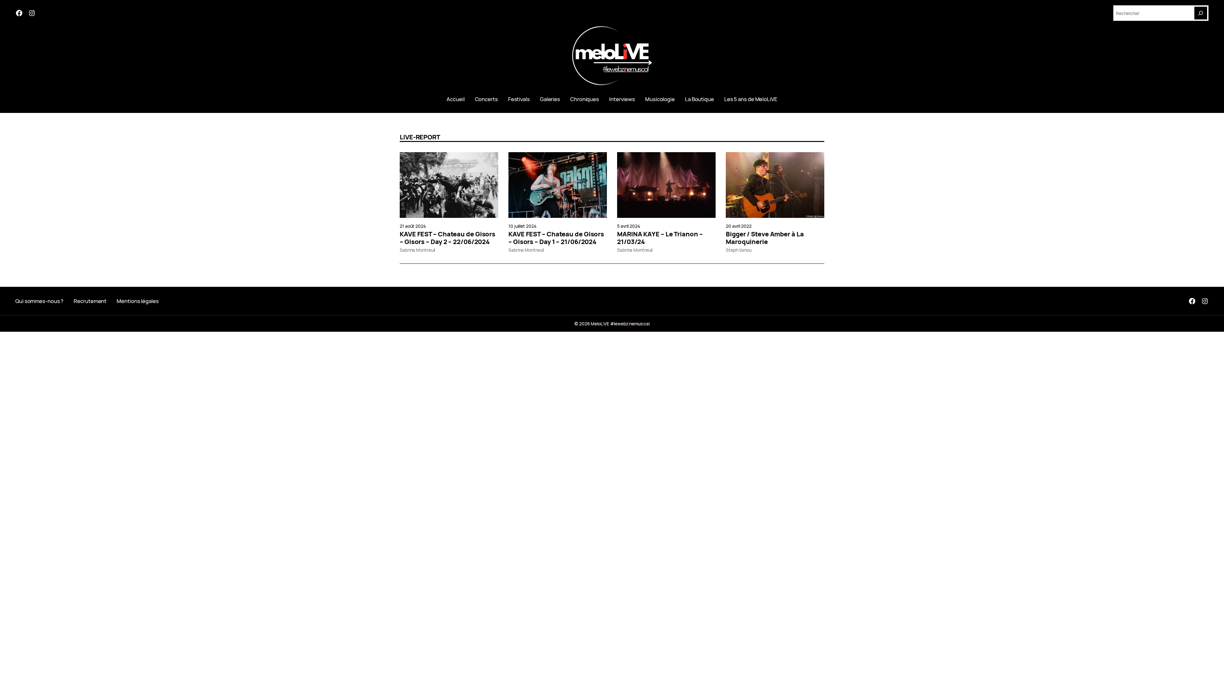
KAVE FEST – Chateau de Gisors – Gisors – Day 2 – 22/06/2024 (447, 238)
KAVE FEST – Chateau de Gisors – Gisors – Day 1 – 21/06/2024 (556, 238)
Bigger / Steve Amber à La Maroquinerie (765, 238)
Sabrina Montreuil (417, 250)
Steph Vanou (739, 250)
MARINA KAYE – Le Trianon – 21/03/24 (660, 238)
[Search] (1200, 13)
